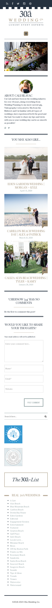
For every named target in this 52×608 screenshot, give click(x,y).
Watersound (15, 585)
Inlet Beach (15, 536)
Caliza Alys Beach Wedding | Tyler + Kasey (26, 279)
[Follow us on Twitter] (18, 3)
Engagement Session (19, 521)
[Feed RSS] (7, 3)
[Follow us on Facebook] (12, 3)
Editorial (14, 518)
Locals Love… (16, 539)
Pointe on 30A (16, 551)
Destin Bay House (18, 512)
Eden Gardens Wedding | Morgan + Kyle (26, 185)
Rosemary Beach (17, 554)
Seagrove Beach (17, 567)
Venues (13, 579)
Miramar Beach (17, 542)
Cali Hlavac (23, 95)
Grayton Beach (17, 530)
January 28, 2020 (26, 284)
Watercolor (15, 582)
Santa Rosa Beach (18, 561)
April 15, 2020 (26, 190)
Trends (13, 576)
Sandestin (14, 558)
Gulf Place (14, 533)
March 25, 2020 (26, 237)
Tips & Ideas (16, 573)
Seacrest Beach (17, 564)
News (12, 545)
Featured (14, 527)
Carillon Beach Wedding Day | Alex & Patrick (26, 232)
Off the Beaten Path (19, 548)
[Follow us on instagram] (24, 3)
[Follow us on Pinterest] (29, 3)
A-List (13, 500)
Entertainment (17, 524)
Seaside (13, 570)
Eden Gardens (16, 515)
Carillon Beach (16, 509)
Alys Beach (15, 503)
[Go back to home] (26, 16)
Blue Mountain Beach (19, 506)
